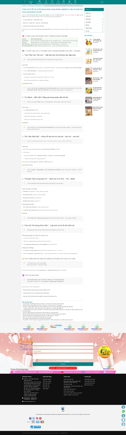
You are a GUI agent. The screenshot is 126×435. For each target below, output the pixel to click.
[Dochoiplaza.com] (24, 2)
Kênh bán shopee (47, 379)
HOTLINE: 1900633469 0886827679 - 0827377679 (63, 368)
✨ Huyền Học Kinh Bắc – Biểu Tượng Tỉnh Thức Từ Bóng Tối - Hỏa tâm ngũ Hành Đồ (43, 308)
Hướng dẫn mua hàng (90, 379)
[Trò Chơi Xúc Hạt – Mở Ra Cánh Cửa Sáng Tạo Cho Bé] (88, 90)
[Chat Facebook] (123, 419)
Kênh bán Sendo (47, 383)
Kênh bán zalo (46, 386)
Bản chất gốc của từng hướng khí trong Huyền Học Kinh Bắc (37, 318)
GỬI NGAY (63, 364)
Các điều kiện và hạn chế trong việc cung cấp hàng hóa (73, 386)
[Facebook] (30, 418)
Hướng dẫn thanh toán (90, 381)
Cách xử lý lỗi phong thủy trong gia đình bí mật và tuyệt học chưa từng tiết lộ (40, 312)
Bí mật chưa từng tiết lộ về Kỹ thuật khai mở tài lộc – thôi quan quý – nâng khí (41, 315)
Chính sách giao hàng (69, 391)
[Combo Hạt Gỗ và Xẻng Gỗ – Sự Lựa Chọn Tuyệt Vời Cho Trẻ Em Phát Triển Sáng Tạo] (88, 71)
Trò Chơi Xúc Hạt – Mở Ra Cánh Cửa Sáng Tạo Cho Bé (97, 89)
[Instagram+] (37, 418)
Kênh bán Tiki (46, 384)
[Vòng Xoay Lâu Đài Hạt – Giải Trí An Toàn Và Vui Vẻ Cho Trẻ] (88, 61)
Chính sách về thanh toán (70, 389)
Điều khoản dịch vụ (89, 384)
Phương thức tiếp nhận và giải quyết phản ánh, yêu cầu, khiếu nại (72, 382)
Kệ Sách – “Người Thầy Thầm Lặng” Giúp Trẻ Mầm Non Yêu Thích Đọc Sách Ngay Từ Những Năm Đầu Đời (48, 306)
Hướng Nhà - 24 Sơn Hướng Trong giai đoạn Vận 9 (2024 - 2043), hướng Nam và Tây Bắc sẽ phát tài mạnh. (48, 319)
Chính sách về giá (68, 384)
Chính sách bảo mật (68, 379)
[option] (29, 327)
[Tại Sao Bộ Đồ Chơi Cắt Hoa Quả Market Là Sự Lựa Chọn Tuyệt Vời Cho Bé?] (88, 42)
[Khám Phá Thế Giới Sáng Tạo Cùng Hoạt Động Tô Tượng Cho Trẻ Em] (88, 111)
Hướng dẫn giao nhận (90, 383)
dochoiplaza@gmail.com (29, 401)
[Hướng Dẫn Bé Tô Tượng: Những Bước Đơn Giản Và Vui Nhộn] (88, 100)
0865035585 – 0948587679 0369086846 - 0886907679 (30, 398)
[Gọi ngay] (123, 415)
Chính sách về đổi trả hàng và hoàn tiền (73, 393)
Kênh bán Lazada (47, 381)
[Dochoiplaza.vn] (29, 327)
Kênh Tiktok (45, 388)
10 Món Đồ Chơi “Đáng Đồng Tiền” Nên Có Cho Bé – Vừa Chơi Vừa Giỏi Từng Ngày (42, 305)
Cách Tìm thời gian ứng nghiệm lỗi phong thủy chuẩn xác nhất (37, 316)
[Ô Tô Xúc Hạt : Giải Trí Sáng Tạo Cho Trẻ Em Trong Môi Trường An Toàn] (88, 51)
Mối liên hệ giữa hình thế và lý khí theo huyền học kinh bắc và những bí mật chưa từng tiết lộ (44, 314)
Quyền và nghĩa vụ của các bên (71, 394)
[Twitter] (33, 418)
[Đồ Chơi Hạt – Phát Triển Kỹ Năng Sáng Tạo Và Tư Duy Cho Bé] (88, 80)
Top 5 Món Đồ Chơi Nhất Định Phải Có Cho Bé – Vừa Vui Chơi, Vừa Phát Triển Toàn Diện (43, 303)
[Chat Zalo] (123, 424)
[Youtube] (40, 418)
